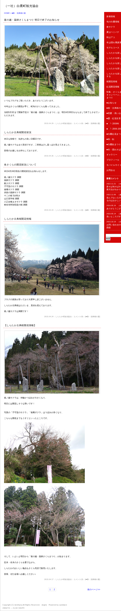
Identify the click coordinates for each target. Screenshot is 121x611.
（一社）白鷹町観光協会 (21, 6)
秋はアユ (111, 37)
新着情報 (111, 16)
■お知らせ (111, 103)
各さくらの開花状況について (20, 164)
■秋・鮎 (110, 139)
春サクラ (111, 27)
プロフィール (113, 160)
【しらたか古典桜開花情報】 (20, 325)
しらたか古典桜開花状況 (17, 132)
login (44, 605)
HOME (7, 13)
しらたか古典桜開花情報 (17, 218)
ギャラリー (112, 154)
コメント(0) (78, 123)
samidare (63, 605)
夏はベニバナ (113, 32)
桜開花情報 (112, 81)
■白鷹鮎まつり (114, 144)
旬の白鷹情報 (113, 21)
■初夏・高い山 (114, 113)
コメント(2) (78, 156)
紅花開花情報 (113, 87)
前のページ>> (93, 589)
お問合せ (111, 170)
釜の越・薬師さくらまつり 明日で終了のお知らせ (31, 19)
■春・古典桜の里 (93, 123)
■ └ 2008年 (113, 123)
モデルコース (113, 47)
